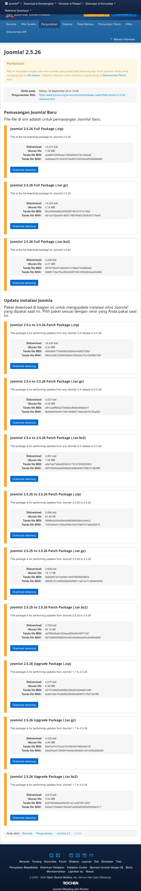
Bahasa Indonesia (124, 39)
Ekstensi (67, 24)
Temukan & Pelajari (70, 3)
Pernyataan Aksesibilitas (24, 867)
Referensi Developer (17, 10)
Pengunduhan (49, 24)
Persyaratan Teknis (109, 24)
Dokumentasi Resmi (114, 75)
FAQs (129, 24)
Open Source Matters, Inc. (62, 877)
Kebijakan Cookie (77, 867)
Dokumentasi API (16, 32)
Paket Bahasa (85, 24)
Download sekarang (24, 170)
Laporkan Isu (75, 871)
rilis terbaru (33, 75)
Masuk (90, 871)
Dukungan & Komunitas (100, 3)
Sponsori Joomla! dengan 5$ (106, 867)
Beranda (11, 24)
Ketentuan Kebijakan (52, 867)
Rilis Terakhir (28, 24)
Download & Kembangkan (39, 3)
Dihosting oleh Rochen (71, 889)
